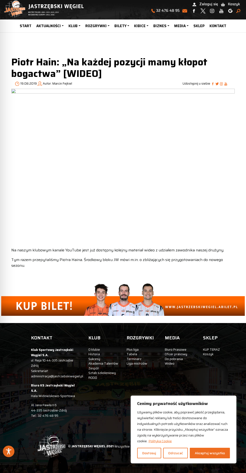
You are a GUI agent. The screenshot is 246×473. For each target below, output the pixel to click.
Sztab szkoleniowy (102, 372)
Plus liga (133, 349)
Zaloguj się (208, 4)
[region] (183, 429)
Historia (94, 354)
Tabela (132, 354)
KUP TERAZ (211, 349)
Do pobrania (174, 358)
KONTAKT (217, 26)
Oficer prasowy (176, 354)
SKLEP (199, 26)
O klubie (94, 349)
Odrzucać (175, 453)
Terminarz (134, 358)
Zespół (93, 368)
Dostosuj (149, 453)
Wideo (169, 363)
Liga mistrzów (137, 363)
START (25, 26)
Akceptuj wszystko (210, 453)
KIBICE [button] (140, 26)
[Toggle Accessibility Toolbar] (8, 451)
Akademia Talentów (103, 363)
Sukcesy (94, 358)
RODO (92, 377)
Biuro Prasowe (175, 349)
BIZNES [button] (159, 26)
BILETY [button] (120, 26)
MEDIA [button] (180, 26)
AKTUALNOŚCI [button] (48, 26)
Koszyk (234, 4)
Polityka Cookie (160, 441)
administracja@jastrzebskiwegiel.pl (57, 376)
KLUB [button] (73, 26)
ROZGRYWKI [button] (96, 26)
